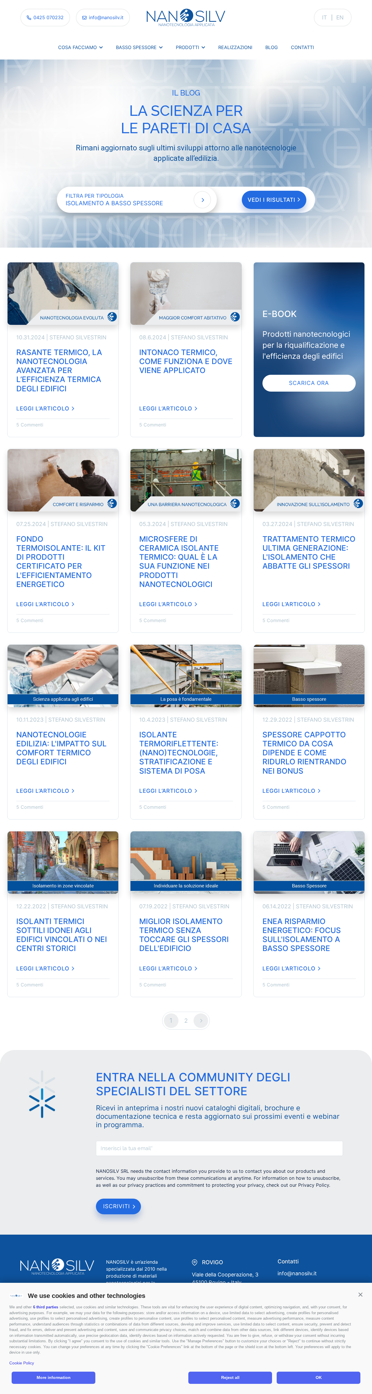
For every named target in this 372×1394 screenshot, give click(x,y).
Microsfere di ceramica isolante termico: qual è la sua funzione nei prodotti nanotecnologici (179, 561)
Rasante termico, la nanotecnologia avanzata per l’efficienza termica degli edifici (59, 370)
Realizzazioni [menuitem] (235, 47)
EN (340, 17)
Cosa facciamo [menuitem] (77, 47)
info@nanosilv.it (106, 17)
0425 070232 (48, 17)
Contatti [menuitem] (302, 47)
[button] (360, 1294)
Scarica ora (309, 383)
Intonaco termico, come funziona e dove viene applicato (186, 361)
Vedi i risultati (272, 200)
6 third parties (45, 1307)
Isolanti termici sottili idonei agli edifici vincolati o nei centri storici (61, 935)
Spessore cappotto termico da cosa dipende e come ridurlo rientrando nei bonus (304, 752)
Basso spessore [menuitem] (136, 47)
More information (54, 1377)
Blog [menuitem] (271, 47)
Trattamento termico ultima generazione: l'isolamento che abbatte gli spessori (308, 552)
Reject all (230, 1377)
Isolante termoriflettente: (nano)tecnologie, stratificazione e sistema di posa (178, 752)
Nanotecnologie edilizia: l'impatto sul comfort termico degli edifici (61, 748)
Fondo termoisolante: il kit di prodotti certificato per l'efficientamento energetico (60, 561)
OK (319, 1377)
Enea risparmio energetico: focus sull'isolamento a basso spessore (301, 935)
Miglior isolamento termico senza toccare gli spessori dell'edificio (184, 935)
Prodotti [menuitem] (187, 47)
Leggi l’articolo (42, 408)
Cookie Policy (21, 1363)
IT (324, 17)
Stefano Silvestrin (77, 337)
